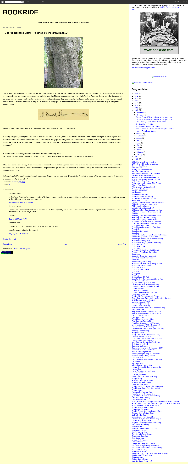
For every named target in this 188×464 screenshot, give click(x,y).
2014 (137, 96)
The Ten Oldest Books (140, 432)
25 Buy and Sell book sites (142, 170)
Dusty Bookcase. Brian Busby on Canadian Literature (151, 298)
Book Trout (136, 248)
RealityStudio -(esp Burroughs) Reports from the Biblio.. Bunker (155, 402)
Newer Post (7, 244)
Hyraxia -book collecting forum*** (144, 340)
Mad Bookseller (137, 363)
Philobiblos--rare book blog (141, 382)
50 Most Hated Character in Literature (146, 174)
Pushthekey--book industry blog (143, 394)
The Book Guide (138, 426)
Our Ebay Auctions (139, 375)
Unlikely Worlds (137, 442)
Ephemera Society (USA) (141, 302)
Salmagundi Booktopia (140, 409)
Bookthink (135, 271)
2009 (137, 108)
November (140, 115)
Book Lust (135, 233)
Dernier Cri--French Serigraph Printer (145, 296)
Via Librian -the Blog (139, 449)
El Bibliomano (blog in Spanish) (143, 300)
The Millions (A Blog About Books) (144, 428)
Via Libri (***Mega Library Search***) (145, 446)
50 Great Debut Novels (140, 172)
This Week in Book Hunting (142, 434)
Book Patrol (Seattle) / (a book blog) (145, 237)
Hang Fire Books (138, 333)
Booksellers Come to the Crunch (148, 126)
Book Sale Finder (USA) (141, 241)
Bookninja (135, 260)
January (139, 154)
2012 (137, 101)
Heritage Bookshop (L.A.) (141, 336)
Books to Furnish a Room (141, 265)
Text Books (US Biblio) (140, 425)
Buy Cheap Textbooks (140, 281)
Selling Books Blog (139, 415)
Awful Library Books (139, 200)
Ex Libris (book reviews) (141, 306)
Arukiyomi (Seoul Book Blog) (142, 197)
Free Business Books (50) (141, 321)
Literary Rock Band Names (146, 131)
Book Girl (135, 229)
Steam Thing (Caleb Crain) (141, 421)
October (139, 134)
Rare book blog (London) (141, 398)
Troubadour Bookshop (140, 436)
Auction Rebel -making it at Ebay (144, 198)
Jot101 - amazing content (141, 352)
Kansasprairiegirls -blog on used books (146, 354)
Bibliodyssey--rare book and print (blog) (146, 212)
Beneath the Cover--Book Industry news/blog (148, 202)
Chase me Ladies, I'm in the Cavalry (145, 287)
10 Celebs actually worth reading (144, 162)
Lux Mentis (136, 361)
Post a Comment (9, 239)
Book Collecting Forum (140, 225)
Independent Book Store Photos (144, 350)
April (138, 147)
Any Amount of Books (140, 195)
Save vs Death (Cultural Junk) (143, 413)
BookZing (135, 275)
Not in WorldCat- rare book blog (143, 371)
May (138, 145)
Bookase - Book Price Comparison (144, 252)
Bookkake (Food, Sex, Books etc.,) (145, 256)
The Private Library (139, 430)
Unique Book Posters (140, 440)
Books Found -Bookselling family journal (147, 264)
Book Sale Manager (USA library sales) (146, 242)
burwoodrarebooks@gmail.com (143, 68)
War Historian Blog (139, 451)
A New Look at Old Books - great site (145, 177)
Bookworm (136, 273)
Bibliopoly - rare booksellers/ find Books (146, 216)
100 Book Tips (137, 168)
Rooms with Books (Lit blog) (142, 407)
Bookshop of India (138, 267)
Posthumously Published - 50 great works (147, 386)
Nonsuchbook (137, 369)
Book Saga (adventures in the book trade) (147, 239)
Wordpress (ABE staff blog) (142, 455)
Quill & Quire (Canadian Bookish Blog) (146, 396)
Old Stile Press (137, 373)
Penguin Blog (137, 379)
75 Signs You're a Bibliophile (142, 175)
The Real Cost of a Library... (146, 124)
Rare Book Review (139, 400)
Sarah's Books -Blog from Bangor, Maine (147, 411)
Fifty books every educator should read (146, 311)
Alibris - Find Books (139, 185)
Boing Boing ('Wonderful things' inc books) (147, 223)
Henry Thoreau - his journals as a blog (146, 334)
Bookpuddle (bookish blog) (141, 262)
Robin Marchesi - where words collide (145, 405)
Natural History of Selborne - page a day (147, 367)
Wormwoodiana (137, 457)
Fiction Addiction (138, 310)
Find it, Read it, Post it (140, 315)
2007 (137, 157)
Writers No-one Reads (140, 459)
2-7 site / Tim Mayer (139, 166)
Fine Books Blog (138, 317)
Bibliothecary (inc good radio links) (144, 220)
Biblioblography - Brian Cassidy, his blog (147, 210)
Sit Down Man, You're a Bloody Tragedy (146, 419)
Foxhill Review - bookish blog (142, 319)
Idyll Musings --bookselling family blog (146, 342)
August (139, 138)
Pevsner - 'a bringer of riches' (142, 380)
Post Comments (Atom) (22, 249)
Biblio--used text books (140, 206)
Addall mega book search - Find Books (146, 183)
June (138, 143)
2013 (137, 99)
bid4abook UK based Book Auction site (146, 221)
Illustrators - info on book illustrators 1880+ (148, 348)
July (138, 140)
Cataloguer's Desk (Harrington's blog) (145, 285)
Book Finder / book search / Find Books (146, 227)
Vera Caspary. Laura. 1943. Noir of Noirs (151, 122)
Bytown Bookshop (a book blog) (143, 283)
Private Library (137, 390)
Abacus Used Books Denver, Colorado (146, 179)
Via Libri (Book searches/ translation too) (147, 448)
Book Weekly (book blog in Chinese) (145, 250)
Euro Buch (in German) (140, 304)
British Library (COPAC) (140, 277)
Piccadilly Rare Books (140, 384)
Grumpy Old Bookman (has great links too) (148, 329)
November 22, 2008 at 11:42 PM (21, 203)
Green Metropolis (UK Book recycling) (146, 325)
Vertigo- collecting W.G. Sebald (143, 444)
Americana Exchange (140, 189)
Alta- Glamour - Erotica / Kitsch (143, 187)
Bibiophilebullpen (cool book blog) (144, 204)
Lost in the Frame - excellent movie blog (147, 359)
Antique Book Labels (139, 191)
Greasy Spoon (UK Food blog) (143, 327)
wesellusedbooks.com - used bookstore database (150, 453)
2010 (137, 106)
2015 (137, 94)
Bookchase (136, 254)
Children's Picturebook (140, 290)
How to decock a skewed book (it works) (147, 338)
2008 (137, 110)
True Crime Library (139, 438)
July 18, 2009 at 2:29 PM (18, 219)
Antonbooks (136, 193)
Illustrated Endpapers (140, 346)
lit (9, 184)
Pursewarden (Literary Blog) (142, 392)
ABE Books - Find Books (141, 181)
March (139, 150)
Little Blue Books (138, 357)
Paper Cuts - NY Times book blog (144, 377)
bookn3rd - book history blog (142, 258)
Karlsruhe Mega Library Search (143, 356)
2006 (137, 159)
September (140, 136)
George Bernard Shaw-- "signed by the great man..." (155, 119)
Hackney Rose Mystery (140, 331)
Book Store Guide (138, 246)
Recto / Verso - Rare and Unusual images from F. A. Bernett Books (156, 403)
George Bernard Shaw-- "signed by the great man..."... (156, 117)
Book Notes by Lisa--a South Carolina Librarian (149, 235)
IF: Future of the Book (140, 344)
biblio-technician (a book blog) (143, 208)
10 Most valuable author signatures (145, 164)
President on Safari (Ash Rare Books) (146, 388)
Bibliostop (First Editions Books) (144, 218)
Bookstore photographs (140, 269)
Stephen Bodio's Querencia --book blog (146, 423)
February (139, 152)
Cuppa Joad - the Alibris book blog (144, 292)
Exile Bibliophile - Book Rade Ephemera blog (148, 308)
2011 (137, 103)
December (140, 112)
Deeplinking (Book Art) (140, 294)
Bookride (20, 12)
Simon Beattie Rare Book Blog (143, 417)
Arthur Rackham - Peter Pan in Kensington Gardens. (155, 129)
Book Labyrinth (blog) (140, 231)
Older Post (122, 244)
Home (65, 244)
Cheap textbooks (138, 288)
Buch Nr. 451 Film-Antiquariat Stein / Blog (147, 279)
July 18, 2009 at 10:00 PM (18, 234)
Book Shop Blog (138, 244)
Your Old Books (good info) (142, 461)
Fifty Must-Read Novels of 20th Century (146, 313)
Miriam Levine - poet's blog (142, 365)
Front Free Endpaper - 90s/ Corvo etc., (146, 323)
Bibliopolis (135, 214)
